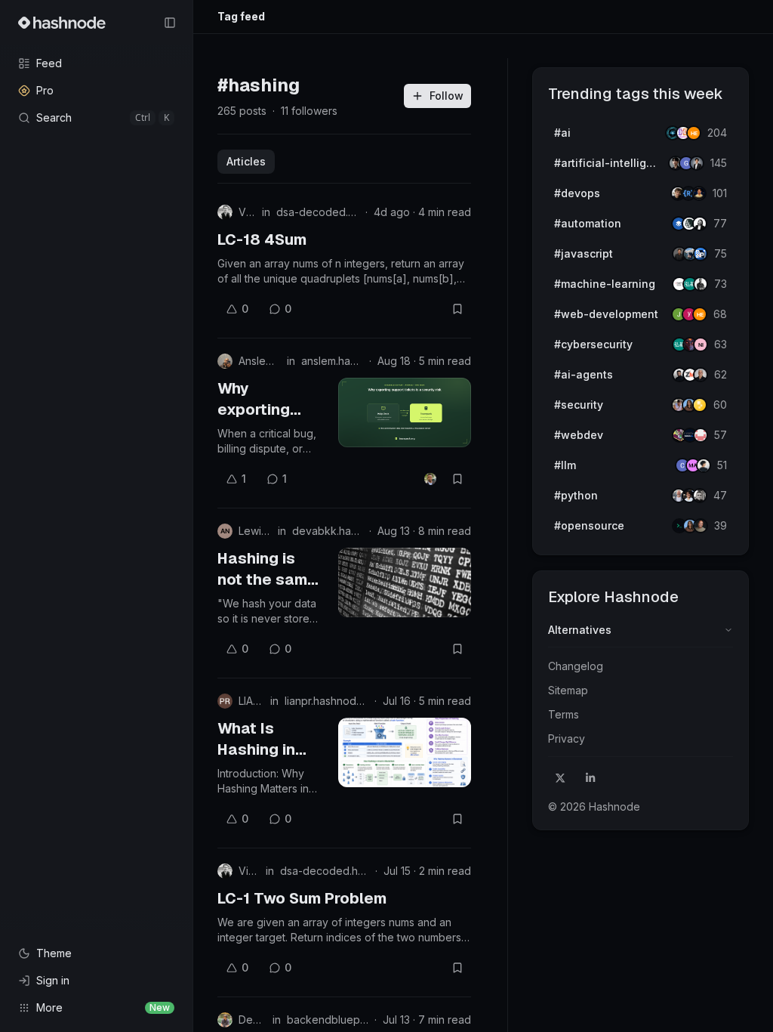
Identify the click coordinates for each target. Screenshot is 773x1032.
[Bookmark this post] (457, 309)
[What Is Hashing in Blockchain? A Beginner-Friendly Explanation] (404, 752)
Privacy (566, 738)
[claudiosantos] (700, 374)
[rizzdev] (699, 495)
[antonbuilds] (699, 223)
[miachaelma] (703, 465)
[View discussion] (430, 479)
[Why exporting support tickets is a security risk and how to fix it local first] (404, 412)
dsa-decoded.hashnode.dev (317, 211)
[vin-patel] (700, 525)
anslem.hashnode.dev (332, 360)
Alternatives (579, 629)
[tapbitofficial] (699, 404)
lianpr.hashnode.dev (326, 700)
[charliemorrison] (700, 435)
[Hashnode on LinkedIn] (590, 778)
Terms (563, 714)
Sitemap (568, 690)
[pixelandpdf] (700, 253)
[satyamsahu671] (700, 284)
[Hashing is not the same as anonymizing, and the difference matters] (404, 582)
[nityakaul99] (700, 344)
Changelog (575, 666)
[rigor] (699, 314)
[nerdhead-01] (693, 133)
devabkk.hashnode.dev (327, 530)
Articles (246, 161)
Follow (446, 95)
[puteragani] (696, 163)
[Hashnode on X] (560, 778)
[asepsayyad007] (699, 193)
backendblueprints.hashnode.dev (327, 1019)
